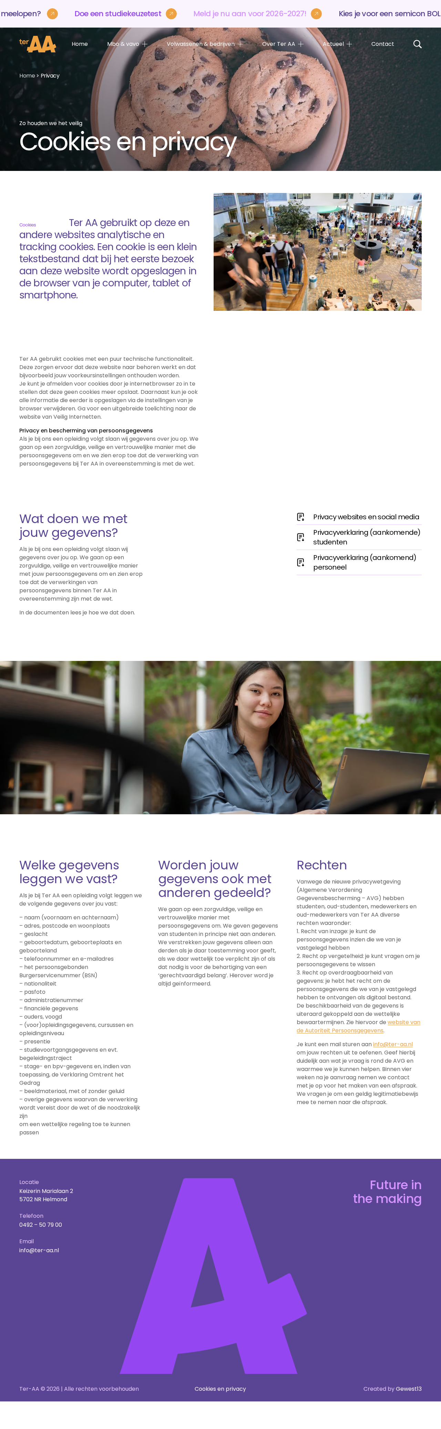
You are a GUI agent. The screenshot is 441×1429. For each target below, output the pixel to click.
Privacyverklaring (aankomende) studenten (366, 537)
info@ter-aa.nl (393, 1044)
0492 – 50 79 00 (40, 1225)
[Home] (37, 44)
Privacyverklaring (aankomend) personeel (364, 562)
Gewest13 (409, 1389)
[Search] (417, 44)
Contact (382, 44)
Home (80, 44)
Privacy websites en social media (366, 517)
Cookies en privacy (220, 1389)
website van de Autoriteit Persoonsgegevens (358, 1026)
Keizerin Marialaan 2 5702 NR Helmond (46, 1195)
